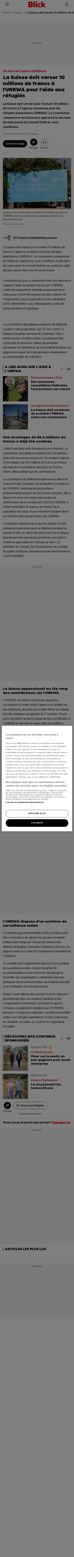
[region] (37, 778)
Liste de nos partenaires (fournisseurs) (24, 802)
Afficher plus (36, 813)
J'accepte (37, 823)
